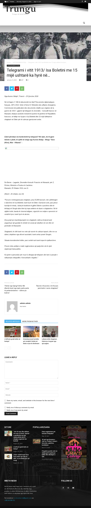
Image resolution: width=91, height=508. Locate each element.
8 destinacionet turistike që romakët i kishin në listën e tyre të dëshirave (31, 341)
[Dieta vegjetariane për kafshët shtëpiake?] (36, 433)
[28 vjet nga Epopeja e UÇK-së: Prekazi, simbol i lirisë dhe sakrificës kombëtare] (36, 441)
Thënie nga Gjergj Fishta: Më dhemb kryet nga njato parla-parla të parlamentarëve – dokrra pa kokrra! (16, 289)
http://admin (23, 306)
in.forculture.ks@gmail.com (22, 498)
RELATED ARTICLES (13, 321)
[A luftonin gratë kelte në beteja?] (12, 331)
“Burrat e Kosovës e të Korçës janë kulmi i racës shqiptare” (47, 287)
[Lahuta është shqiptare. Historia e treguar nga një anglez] (50, 331)
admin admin (25, 303)
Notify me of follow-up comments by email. (20, 407)
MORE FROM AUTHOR (30, 321)
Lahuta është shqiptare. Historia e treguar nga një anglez (49, 341)
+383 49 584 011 (9, 500)
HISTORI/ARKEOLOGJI (19, 62)
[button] (84, 23)
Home (9, 62)
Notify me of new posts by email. (17, 410)
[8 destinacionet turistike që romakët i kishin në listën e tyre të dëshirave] (31, 331)
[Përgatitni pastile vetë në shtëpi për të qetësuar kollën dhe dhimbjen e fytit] (36, 453)
